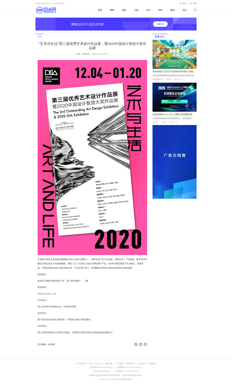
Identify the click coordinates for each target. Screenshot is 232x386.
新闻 (112, 10)
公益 (136, 10)
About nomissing (95, 364)
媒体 (172, 10)
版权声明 (130, 364)
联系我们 (152, 364)
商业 (124, 10)
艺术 (148, 10)
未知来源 (86, 54)
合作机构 (141, 364)
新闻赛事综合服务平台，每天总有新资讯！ (50, 3)
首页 (100, 10)
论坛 (184, 10)
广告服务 (119, 364)
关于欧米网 (80, 364)
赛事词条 (109, 364)
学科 (160, 10)
